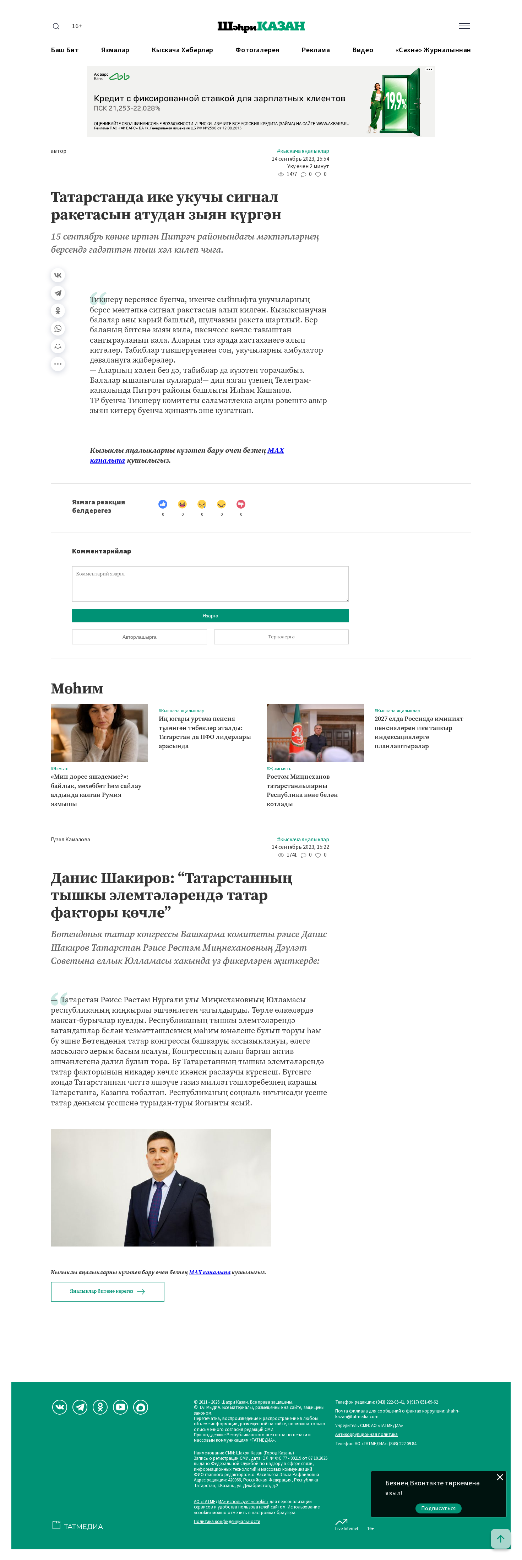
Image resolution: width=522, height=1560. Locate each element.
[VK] (59, 1407)
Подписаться (438, 1508)
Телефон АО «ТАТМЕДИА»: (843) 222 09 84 (375, 1444)
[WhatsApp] (58, 328)
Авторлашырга (140, 637)
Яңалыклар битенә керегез (101, 1291)
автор (58, 151)
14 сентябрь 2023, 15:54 (300, 159)
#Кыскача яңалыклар (303, 151)
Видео (362, 50)
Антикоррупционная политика (366, 1434)
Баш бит (65, 50)
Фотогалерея (257, 50)
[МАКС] (140, 1407)
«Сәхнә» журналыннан (433, 50)
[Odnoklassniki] (100, 1407)
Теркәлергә (281, 636)
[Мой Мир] (58, 346)
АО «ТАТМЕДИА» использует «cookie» (231, 1502)
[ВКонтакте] (58, 275)
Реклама (315, 50)
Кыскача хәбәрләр (182, 50)
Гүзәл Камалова (70, 839)
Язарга (210, 615)
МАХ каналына (209, 1272)
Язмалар (115, 50)
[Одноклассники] (58, 311)
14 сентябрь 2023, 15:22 (300, 847)
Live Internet (346, 1529)
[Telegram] (58, 293)
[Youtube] (120, 1407)
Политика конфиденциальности (227, 1521)
